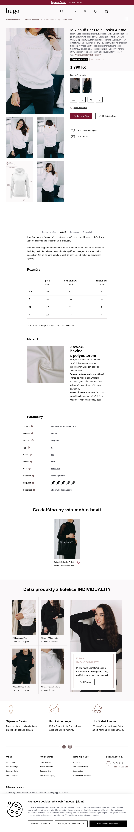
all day (54, 490)
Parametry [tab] (74, 232)
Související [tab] (87, 232)
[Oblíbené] (95, 11)
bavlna (54, 433)
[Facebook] (64, 746)
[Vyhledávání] (61, 11)
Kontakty (76, 762)
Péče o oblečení (46, 767)
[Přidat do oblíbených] (78, 562)
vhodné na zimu (64, 490)
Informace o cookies (91, 815)
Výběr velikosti (45, 762)
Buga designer (12, 775)
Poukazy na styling (47, 775)
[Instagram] (70, 746)
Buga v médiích (12, 771)
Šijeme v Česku (58, 2)
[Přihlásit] (85, 11)
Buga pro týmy (46, 771)
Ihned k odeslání (80, 108)
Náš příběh (10, 762)
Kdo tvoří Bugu (12, 767)
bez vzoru (55, 469)
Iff (51, 447)
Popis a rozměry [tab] (49, 232)
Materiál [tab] (63, 232)
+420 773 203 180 (120, 767)
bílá (52, 454)
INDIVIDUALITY (97, 59)
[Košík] (106, 11)
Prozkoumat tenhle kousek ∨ (87, 55)
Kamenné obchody (80, 767)
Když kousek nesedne (82, 775)
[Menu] (123, 11)
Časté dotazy (78, 771)
